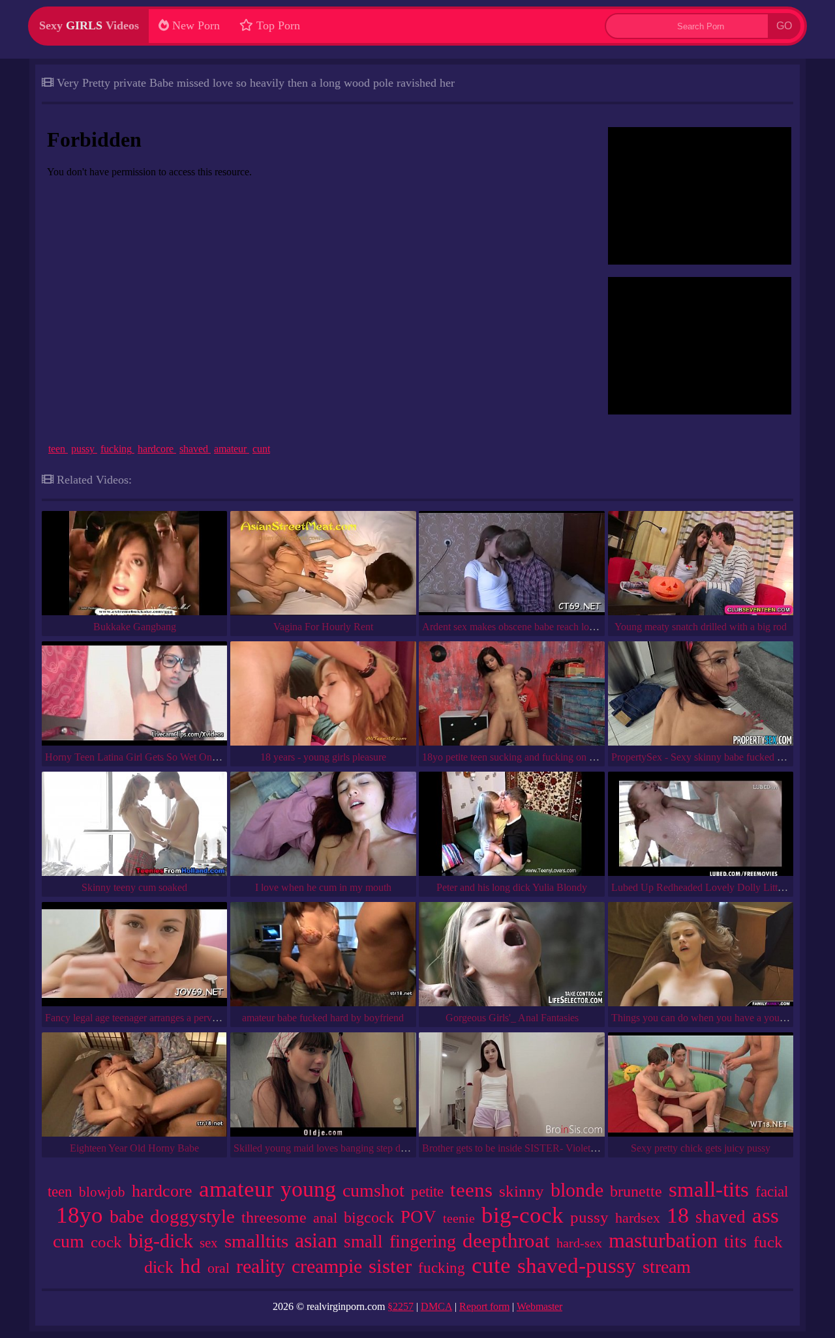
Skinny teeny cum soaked (134, 887)
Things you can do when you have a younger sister (716, 1017)
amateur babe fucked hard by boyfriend (323, 1017)
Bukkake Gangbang (134, 626)
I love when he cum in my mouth (323, 887)
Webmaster (539, 1306)
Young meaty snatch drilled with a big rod (701, 626)
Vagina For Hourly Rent (323, 626)
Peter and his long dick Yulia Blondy (511, 887)
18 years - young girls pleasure (323, 757)
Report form (484, 1306)
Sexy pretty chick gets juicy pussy (700, 1148)
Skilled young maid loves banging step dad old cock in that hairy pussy (380, 1148)
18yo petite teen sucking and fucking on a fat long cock (536, 757)
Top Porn (276, 25)
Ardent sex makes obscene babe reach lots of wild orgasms (543, 626)
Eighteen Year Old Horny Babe (134, 1148)
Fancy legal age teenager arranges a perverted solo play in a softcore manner (201, 1017)
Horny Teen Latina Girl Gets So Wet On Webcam (147, 757)
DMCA (436, 1306)
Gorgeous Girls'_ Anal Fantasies (512, 1017)
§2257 (400, 1306)
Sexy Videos (89, 25)
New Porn (194, 25)
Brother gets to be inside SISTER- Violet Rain (517, 1148)
